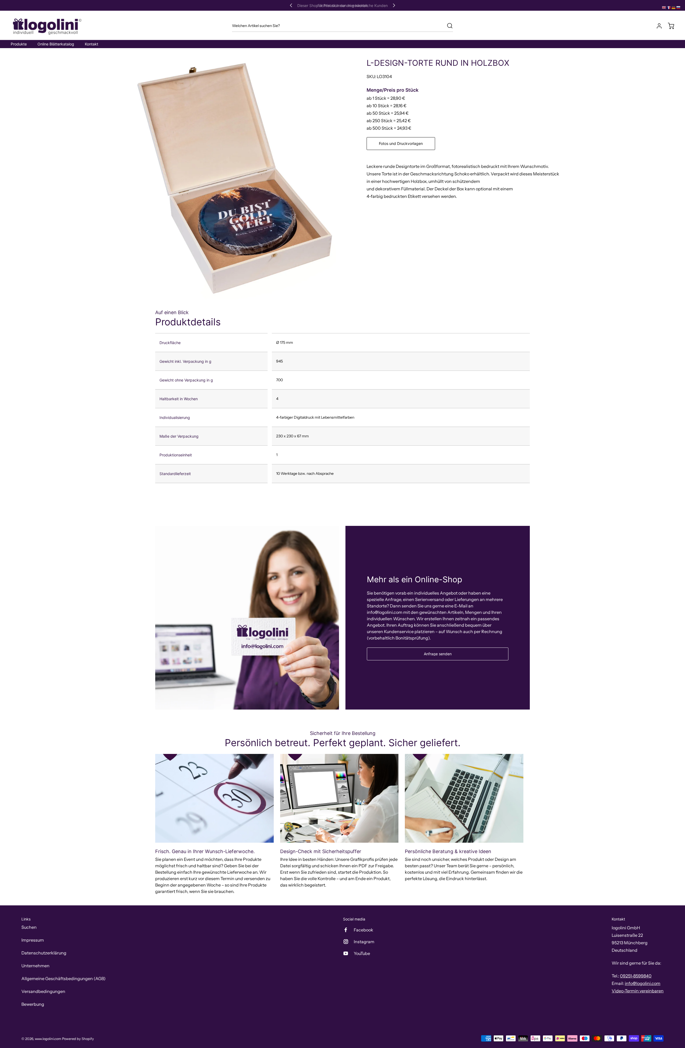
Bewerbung (32, 1004)
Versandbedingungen (43, 991)
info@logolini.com (642, 983)
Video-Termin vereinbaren (638, 990)
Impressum (32, 940)
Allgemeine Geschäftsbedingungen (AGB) (63, 978)
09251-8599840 (636, 975)
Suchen (29, 927)
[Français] (669, 7)
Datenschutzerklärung (43, 952)
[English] (664, 7)
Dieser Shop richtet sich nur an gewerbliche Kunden (342, 5)
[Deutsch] (673, 7)
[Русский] (678, 7)
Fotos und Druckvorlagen (401, 143)
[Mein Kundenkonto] (657, 26)
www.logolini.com (48, 1039)
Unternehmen (35, 965)
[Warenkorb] (668, 26)
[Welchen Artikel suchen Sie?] (447, 26)
